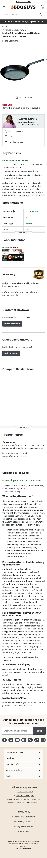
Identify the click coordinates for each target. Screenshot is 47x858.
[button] (23, 752)
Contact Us (23, 831)
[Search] (41, 14)
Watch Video (26, 97)
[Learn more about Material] (13, 211)
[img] (23, 69)
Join (39, 731)
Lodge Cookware (10, 41)
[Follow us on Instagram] (23, 740)
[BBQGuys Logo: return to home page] (23, 7)
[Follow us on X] (10, 740)
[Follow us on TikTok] (36, 740)
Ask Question (11, 353)
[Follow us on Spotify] (43, 740)
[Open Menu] (4, 7)
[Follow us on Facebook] (4, 740)
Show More (23, 196)
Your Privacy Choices (22, 821)
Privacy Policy (23, 812)
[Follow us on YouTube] (17, 740)
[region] (23, 70)
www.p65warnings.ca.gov (14, 456)
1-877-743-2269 (23, 1)
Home (4, 26)
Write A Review (12, 324)
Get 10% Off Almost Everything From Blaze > (23, 21)
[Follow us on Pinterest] (30, 740)
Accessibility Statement (23, 816)
